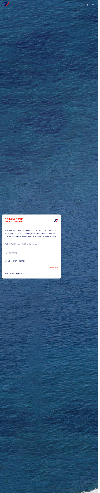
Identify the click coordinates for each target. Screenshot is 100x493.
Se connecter (53, 267)
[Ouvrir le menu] (93, 5)
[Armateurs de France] (5, 4)
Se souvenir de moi (16, 261)
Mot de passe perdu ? (14, 273)
